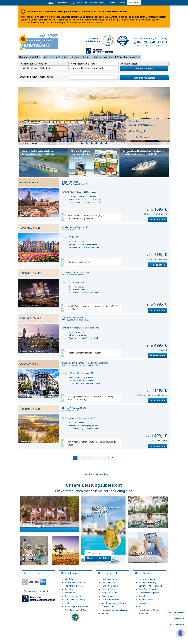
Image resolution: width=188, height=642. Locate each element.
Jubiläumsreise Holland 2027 (76, 227)
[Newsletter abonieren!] (103, 530)
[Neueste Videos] (49, 514)
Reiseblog (69, 589)
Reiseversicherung (147, 579)
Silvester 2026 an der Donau (75, 272)
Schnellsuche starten (144, 77)
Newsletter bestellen (98, 558)
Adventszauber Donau (72, 317)
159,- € (160, 209)
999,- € (160, 304)
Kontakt (142, 596)
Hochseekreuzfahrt (29, 57)
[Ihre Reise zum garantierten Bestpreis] (123, 40)
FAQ (72, 3)
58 (108, 457)
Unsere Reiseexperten (75, 582)
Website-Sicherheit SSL (75, 610)
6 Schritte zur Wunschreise (141, 555)
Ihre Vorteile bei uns (74, 586)
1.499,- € (158, 435)
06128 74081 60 (152, 42)
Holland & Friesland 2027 (74, 408)
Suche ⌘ (134, 3)
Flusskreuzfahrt (51, 57)
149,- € (160, 390)
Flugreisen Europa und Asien (114, 610)
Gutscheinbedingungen (149, 593)
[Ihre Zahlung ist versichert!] (99, 50)
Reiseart (105, 613)
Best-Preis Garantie (31, 557)
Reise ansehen (157, 219)
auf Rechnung (93, 41)
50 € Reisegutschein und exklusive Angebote (102, 512)
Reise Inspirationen (38, 526)
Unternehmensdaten (74, 596)
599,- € (160, 254)
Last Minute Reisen (110, 599)
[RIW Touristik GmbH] (51, 2)
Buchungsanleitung (147, 582)
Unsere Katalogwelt (146, 522)
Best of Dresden (70, 181)
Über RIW (69, 579)
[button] (180, 633)
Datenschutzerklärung (75, 599)
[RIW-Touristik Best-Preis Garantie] (34, 550)
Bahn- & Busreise (92, 57)
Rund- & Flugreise (71, 57)
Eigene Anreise (132, 57)
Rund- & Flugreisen (177, 624)
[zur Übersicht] (42, 41)
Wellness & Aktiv (113, 57)
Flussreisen (179, 619)
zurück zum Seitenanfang (94, 474)
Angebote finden (144, 68)
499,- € (160, 345)
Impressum (70, 593)
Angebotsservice (146, 599)
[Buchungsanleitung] (148, 547)
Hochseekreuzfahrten (176, 613)
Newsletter (144, 603)
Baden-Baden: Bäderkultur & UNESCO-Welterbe (85, 363)
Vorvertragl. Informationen (77, 606)
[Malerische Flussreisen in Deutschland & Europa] (43, 162)
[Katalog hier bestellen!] (148, 511)
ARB (67, 603)
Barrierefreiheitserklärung (150, 586)
